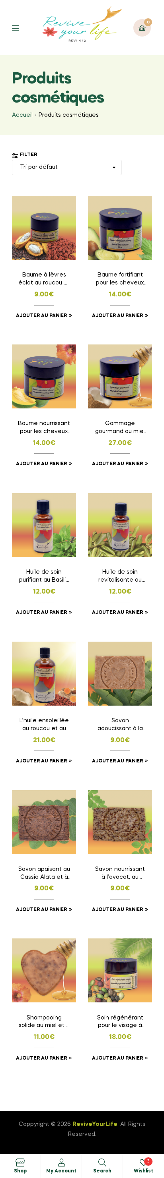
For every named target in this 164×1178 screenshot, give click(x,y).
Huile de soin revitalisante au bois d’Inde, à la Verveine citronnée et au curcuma (120, 576)
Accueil (22, 115)
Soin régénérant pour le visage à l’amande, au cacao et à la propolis (120, 1022)
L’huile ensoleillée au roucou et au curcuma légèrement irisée (44, 725)
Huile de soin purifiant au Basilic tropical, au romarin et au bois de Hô (44, 576)
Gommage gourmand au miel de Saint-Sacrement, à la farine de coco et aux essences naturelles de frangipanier (120, 428)
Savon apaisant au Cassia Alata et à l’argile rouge (44, 874)
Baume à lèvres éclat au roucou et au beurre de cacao (44, 279)
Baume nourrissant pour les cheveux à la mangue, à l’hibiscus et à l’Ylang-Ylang (44, 428)
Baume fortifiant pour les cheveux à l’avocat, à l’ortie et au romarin (120, 279)
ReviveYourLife (94, 1124)
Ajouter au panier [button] (41, 315)
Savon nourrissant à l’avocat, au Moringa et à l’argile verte (120, 874)
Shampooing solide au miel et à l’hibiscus (44, 1022)
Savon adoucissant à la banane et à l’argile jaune (120, 725)
